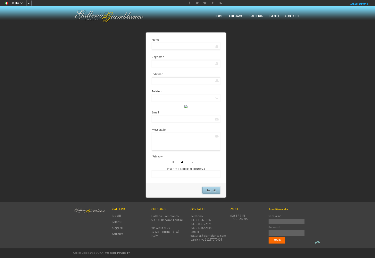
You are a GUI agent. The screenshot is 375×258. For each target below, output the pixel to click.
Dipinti (116, 222)
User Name (275, 216)
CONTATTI (292, 16)
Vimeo (197, 3)
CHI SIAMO (236, 16)
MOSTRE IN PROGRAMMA (238, 217)
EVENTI (274, 16)
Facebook (189, 3)
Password (274, 227)
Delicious (220, 3)
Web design (111, 252)
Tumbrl (205, 3)
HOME (219, 16)
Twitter (213, 3)
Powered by (123, 252)
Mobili (116, 216)
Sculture (117, 234)
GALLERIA (256, 16)
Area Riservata (359, 4)
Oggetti (117, 228)
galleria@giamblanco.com (208, 235)
